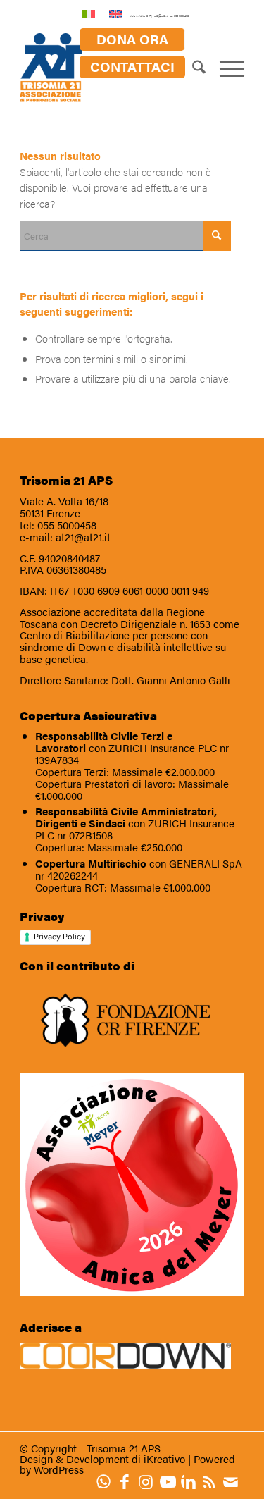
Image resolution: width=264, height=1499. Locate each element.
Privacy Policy (59, 937)
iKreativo (164, 1458)
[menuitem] (132, 39)
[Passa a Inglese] (115, 13)
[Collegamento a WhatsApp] (107, 1481)
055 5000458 (66, 524)
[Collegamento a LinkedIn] (191, 1481)
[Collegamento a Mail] (233, 1481)
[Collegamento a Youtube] (170, 1481)
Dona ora (132, 39)
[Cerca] (192, 68)
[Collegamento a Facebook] (128, 1481)
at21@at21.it (83, 536)
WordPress (59, 1469)
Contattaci (132, 66)
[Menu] (225, 68)
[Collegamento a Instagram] (149, 1481)
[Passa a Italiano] (88, 13)
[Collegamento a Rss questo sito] (212, 1481)
